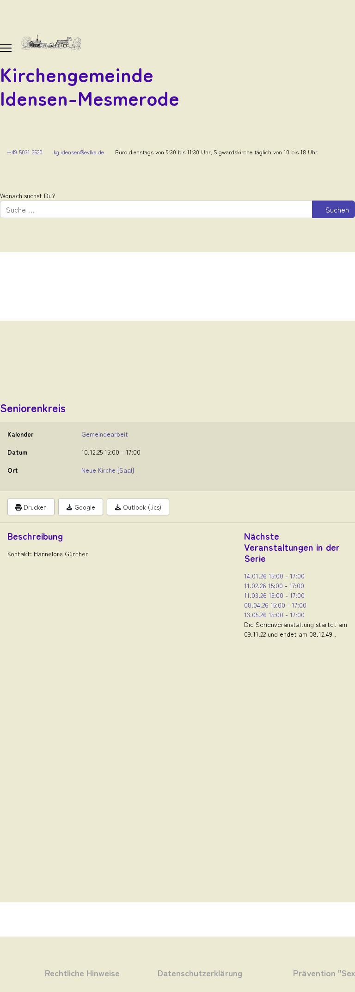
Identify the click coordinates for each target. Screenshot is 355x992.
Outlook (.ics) (141, 506)
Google (84, 506)
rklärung (224, 972)
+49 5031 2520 (24, 151)
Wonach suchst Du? (27, 195)
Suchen (336, 209)
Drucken (34, 506)
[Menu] (6, 48)
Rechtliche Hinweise (82, 972)
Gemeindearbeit (104, 433)
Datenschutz (182, 972)
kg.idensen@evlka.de (79, 151)
